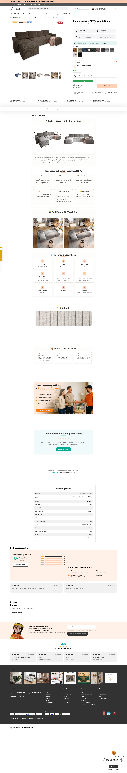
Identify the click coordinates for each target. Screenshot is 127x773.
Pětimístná (83, 524)
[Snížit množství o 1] (89, 86)
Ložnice (65, 696)
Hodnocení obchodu (103, 694)
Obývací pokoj (66, 692)
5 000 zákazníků (53, 101)
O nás (11, 4)
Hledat (70, 9)
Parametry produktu (57, 109)
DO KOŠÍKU (108, 85)
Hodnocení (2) (68, 109)
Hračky (47, 700)
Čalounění (89, 501)
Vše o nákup (83, 700)
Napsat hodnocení (63, 449)
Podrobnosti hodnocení (93, 24)
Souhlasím (114, 766)
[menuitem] (16, 14)
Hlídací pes (75, 94)
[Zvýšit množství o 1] (94, 86)
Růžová (89, 496)
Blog (100, 696)
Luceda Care (83, 698)
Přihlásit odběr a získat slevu (77, 633)
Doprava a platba (84, 692)
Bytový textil (48, 698)
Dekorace (48, 696)
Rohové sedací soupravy (86, 493)
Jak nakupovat (17, 4)
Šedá (75, 496)
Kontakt (100, 692)
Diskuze (78, 109)
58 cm (90, 504)
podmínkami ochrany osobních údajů (88, 630)
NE (91, 521)
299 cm (90, 508)
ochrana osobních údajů (115, 763)
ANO (91, 514)
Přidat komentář (17, 612)
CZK (113, 4)
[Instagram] (23, 696)
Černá (72, 496)
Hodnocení (25, 4)
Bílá (69, 496)
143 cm (90, 511)
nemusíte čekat (99, 101)
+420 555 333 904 (112, 92)
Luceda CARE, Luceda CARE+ (35, 4)
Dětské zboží (48, 694)
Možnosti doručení (77, 72)
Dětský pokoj (66, 698)
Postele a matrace (49, 702)
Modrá (85, 496)
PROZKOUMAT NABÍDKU (48, 1)
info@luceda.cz (36, 692)
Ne (91, 531)
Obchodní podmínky (85, 702)
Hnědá (78, 496)
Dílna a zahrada (66, 702)
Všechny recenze (68, 649)
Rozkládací (89, 524)
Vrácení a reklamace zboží (86, 694)
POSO (90, 518)
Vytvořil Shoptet (13, 719)
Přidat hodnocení (20, 564)
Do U (90, 528)
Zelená (82, 496)
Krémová (90, 498)
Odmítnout (117, 769)
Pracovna (65, 700)
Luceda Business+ (48, 4)
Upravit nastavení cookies (38, 718)
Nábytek (47, 692)
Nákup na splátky (84, 696)
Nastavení (110, 769)
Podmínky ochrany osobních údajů (88, 704)
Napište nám (55, 472)
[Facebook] (20, 696)
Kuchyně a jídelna (67, 694)
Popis (47, 109)
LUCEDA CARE (89, 75)
